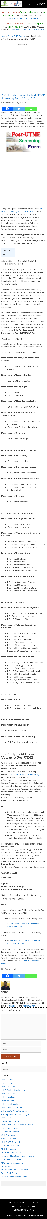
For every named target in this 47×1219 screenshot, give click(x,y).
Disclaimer (33, 1203)
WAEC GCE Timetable (11, 1142)
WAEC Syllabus (8, 1135)
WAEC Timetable (8, 1138)
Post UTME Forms (9, 1173)
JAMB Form (6, 1083)
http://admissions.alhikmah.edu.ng (24, 774)
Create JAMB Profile (10, 1121)
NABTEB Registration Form (13, 1163)
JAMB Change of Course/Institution (17, 1125)
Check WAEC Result (10, 1132)
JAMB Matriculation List (11, 1107)
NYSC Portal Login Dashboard (14, 1170)
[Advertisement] (23, 69)
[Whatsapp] (31, 109)
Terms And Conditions (23, 1210)
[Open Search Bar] (28, 4)
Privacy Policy (19, 1206)
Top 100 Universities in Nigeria (14, 1177)
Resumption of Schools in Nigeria (15, 1114)
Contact (21, 1203)
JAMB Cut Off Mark (9, 1128)
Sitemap (31, 1206)
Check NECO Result (10, 1145)
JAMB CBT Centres (9, 1094)
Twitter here (13, 1006)
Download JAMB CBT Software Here (29, 30)
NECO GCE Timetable (11, 1152)
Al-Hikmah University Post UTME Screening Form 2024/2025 (23, 96)
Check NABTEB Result (11, 1159)
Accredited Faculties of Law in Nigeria (17, 1156)
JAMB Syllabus (7, 1100)
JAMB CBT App (8, 1087)
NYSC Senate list (8, 1166)
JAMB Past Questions (10, 1104)
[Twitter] (19, 109)
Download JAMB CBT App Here (23, 18)
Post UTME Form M (16, 36)
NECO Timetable (8, 1149)
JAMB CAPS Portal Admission (14, 1111)
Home (3, 36)
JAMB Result (7, 1080)
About (12, 1203)
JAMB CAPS (6, 1118)
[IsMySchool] (11, 4)
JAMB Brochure (8, 1097)
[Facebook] (7, 109)
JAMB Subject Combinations (13, 1090)
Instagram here (29, 1006)
